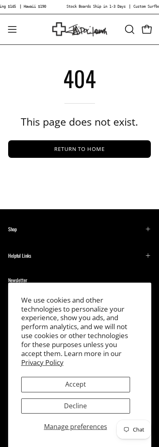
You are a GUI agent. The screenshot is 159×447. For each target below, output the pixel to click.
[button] (129, 29)
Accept (75, 384)
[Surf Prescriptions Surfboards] (79, 29)
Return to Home (79, 149)
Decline (75, 405)
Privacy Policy (42, 362)
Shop (12, 229)
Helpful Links (19, 255)
